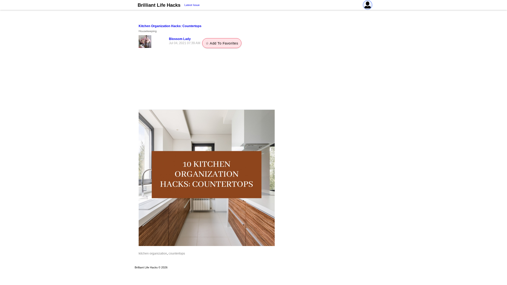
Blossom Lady (180, 39)
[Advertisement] (253, 79)
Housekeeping (148, 31)
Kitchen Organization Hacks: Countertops (170, 26)
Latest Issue (192, 5)
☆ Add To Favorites (222, 43)
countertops (177, 253)
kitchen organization (153, 253)
